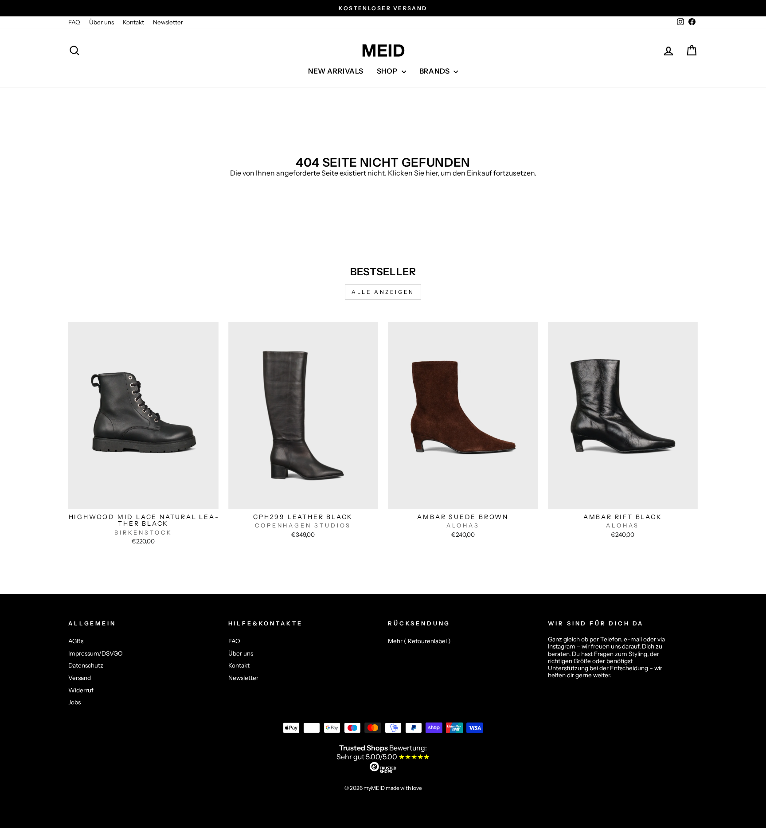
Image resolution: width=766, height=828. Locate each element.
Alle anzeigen (383, 292)
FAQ (74, 22)
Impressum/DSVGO (95, 653)
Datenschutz (85, 665)
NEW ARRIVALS (335, 70)
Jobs (74, 702)
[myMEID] (383, 50)
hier (432, 172)
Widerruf (81, 690)
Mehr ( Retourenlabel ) (419, 640)
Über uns (101, 22)
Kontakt (133, 22)
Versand (79, 677)
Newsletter (168, 22)
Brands (435, 70)
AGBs (75, 640)
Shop (388, 70)
